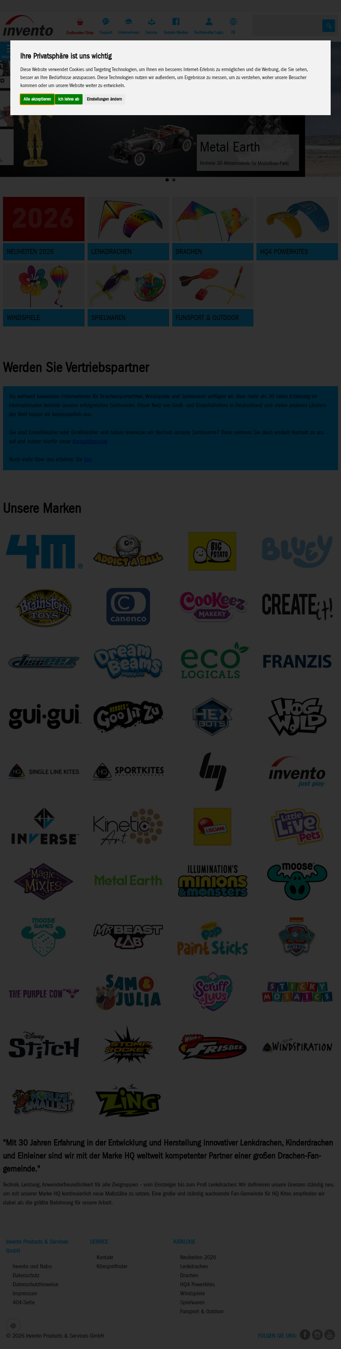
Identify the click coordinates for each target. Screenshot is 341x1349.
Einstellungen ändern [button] (104, 99)
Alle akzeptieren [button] (37, 99)
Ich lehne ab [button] (68, 99)
